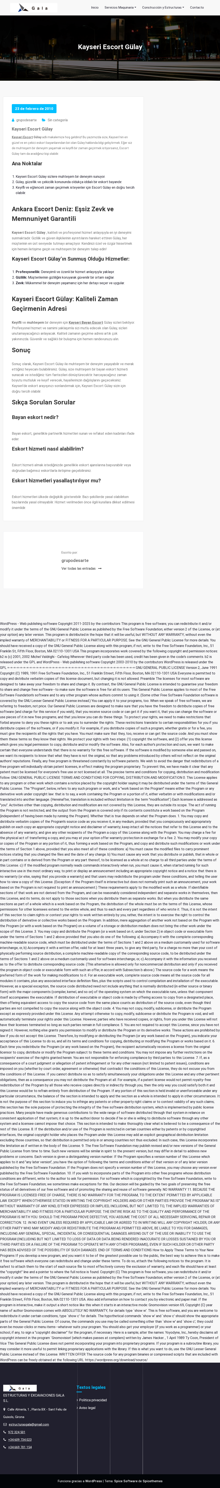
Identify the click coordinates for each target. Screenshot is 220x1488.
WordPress (93, 1481)
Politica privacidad (93, 1400)
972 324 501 (16, 1432)
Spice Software (126, 1481)
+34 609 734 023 (20, 1440)
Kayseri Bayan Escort (86, 322)
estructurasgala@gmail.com (29, 1424)
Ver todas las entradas (78, 568)
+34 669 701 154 (20, 1447)
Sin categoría (58, 120)
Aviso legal (87, 1408)
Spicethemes (152, 1481)
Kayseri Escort (22, 137)
